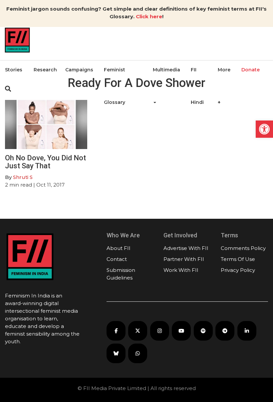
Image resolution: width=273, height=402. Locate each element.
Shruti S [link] (23, 177)
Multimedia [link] (166, 70)
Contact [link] (117, 259)
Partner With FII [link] (183, 259)
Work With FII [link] (180, 270)
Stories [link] (13, 70)
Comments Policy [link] (243, 248)
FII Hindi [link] (197, 86)
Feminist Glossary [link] (114, 86)
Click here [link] (149, 16)
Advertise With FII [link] (185, 248)
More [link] (224, 70)
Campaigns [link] (79, 70)
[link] (264, 129)
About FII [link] (119, 248)
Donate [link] (250, 70)
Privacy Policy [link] (238, 270)
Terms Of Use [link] (238, 259)
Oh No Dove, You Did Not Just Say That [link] (45, 162)
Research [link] (45, 70)
